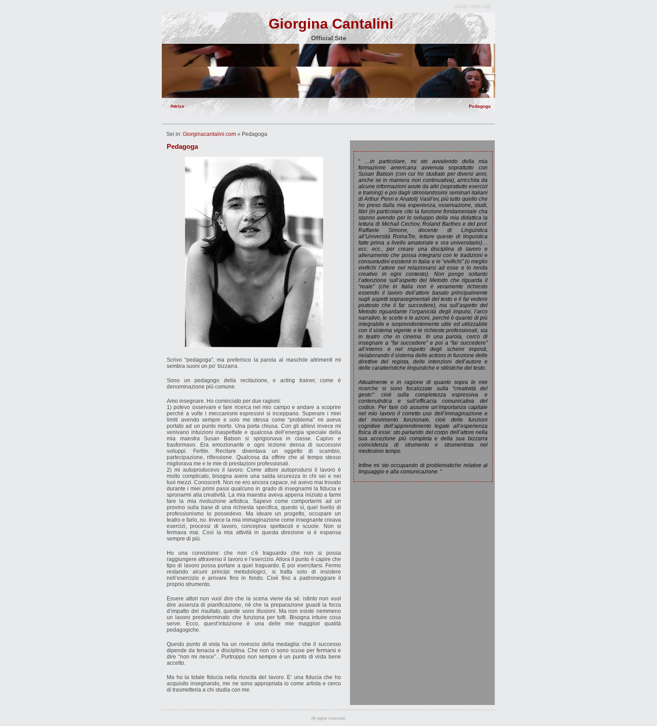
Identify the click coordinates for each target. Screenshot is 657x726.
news (476, 6)
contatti (460, 6)
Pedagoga (480, 106)
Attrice (177, 106)
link (487, 6)
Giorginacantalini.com (209, 134)
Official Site (328, 38)
